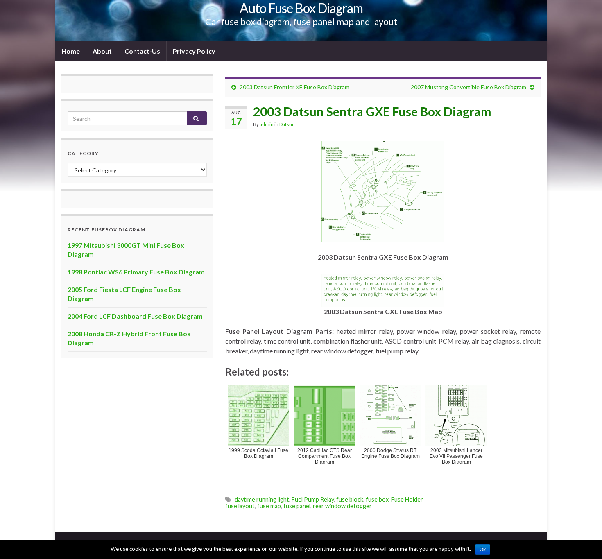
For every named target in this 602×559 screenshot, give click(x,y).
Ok (483, 549)
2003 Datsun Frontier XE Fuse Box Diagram (294, 87)
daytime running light (262, 499)
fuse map (269, 505)
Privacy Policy (194, 51)
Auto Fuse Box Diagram (301, 8)
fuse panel (296, 505)
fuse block (349, 499)
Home (70, 51)
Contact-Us (142, 51)
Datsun (287, 124)
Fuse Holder (407, 499)
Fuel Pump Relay (313, 499)
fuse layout (240, 505)
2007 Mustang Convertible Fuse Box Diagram (468, 87)
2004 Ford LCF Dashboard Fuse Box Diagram (135, 316)
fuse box (377, 499)
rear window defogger (342, 505)
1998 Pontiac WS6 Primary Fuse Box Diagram (136, 272)
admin (267, 124)
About (102, 51)
